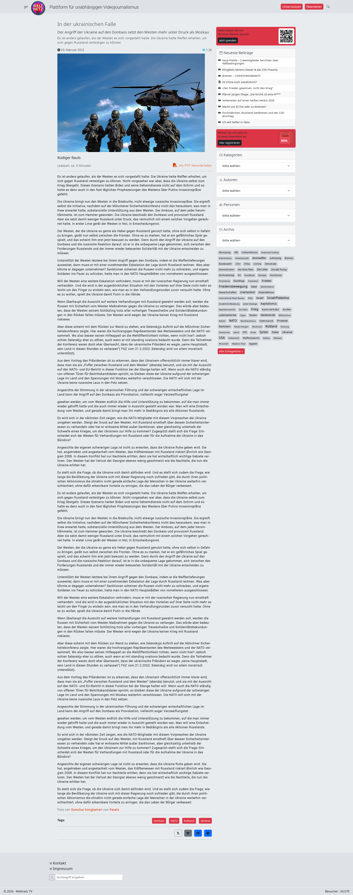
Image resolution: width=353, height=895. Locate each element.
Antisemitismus (250, 252)
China (247, 263)
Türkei (275, 332)
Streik (253, 332)
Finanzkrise (224, 281)
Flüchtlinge (239, 280)
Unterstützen (291, 7)
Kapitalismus (269, 303)
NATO (174, 820)
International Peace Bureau (232, 298)
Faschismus (276, 275)
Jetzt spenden (227, 40)
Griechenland (247, 292)
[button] (178, 833)
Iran (250, 298)
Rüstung (285, 326)
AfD (236, 252)
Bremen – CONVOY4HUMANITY (241, 75)
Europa (262, 275)
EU (239, 275)
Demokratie (270, 263)
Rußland (189, 820)
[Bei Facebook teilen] (198, 833)
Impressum (63, 868)
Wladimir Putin (238, 344)
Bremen (289, 258)
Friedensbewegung (233, 286)
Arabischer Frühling (270, 252)
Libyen (243, 315)
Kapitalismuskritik (227, 309)
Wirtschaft (223, 344)
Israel (259, 298)
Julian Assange (250, 303)
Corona (257, 263)
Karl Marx (243, 309)
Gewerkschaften (227, 292)
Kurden (287, 309)
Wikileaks (278, 338)
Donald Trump (279, 269)
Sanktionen (224, 332)
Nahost (222, 321)
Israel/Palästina (278, 298)
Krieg (254, 309)
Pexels (114, 809)
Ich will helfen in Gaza (236, 122)
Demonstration (226, 269)
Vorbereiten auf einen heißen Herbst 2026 (248, 100)
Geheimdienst (267, 286)
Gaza (254, 286)
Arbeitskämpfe (242, 258)
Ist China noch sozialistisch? (239, 82)
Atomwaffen (259, 258)
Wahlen (266, 338)
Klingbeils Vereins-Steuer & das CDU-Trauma (249, 69)
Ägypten (253, 343)
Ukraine (205, 820)
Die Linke (262, 269)
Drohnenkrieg (226, 275)
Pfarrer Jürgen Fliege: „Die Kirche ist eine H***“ (251, 94)
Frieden (266, 281)
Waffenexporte (251, 338)
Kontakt (59, 863)
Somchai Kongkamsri (86, 809)
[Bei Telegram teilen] (208, 833)
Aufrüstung (275, 258)
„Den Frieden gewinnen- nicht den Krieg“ (247, 88)
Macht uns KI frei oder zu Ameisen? (244, 106)
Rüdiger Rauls (69, 157)
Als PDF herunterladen (195, 165)
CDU (238, 263)
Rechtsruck (257, 326)
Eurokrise (250, 275)
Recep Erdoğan (241, 326)
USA (222, 338)
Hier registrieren (229, 142)
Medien (253, 315)
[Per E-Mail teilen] (188, 833)
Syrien (264, 332)
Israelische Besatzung (229, 303)
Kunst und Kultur (270, 309)
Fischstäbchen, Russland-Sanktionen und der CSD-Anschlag (253, 114)
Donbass (159, 820)
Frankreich (253, 281)
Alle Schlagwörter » (231, 351)
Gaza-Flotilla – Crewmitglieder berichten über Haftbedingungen (250, 62)
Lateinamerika (227, 315)
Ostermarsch (266, 320)
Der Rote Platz (245, 269)
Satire (236, 332)
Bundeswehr (225, 263)
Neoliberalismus (248, 320)
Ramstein (225, 326)
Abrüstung (225, 252)
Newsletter (314, 7)
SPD (245, 332)
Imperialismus (266, 292)
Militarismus (284, 315)
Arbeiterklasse (225, 258)
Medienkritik (268, 315)
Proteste (282, 320)
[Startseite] (38, 8)
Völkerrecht (233, 338)
